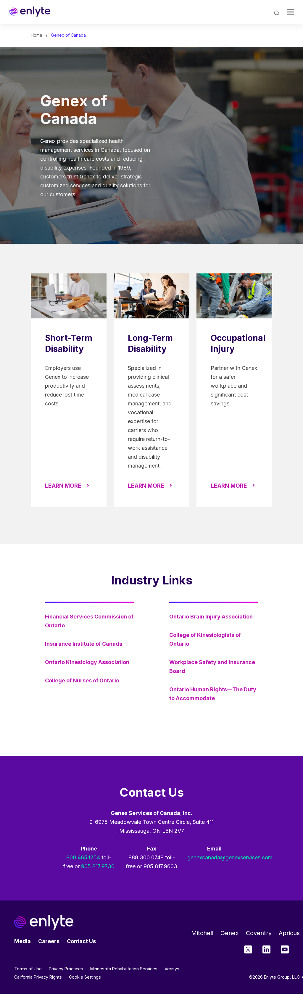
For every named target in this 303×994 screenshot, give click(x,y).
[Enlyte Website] (43, 922)
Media (22, 941)
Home (36, 35)
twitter (248, 949)
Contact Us (81, 941)
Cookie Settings (85, 977)
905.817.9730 (98, 866)
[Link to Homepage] (29, 12)
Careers (48, 941)
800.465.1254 (83, 857)
